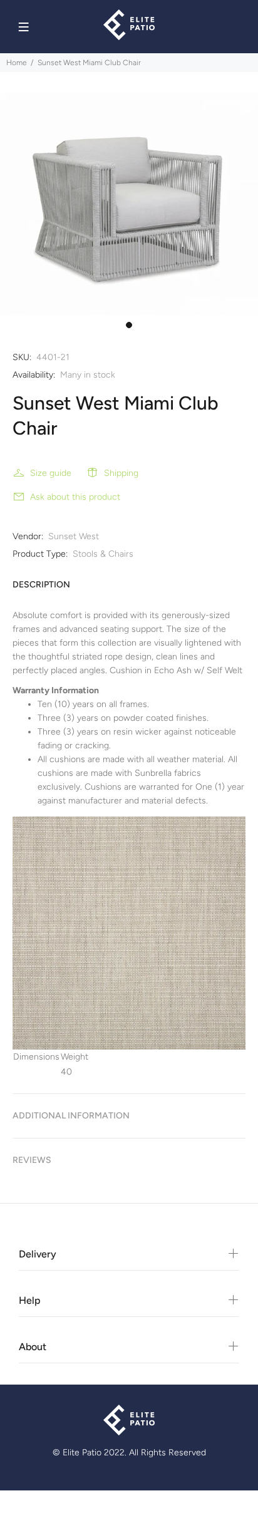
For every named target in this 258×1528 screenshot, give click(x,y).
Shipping (121, 473)
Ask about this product (75, 497)
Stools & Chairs (103, 554)
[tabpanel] (129, 204)
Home (16, 62)
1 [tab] (129, 325)
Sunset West (73, 536)
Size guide (50, 473)
